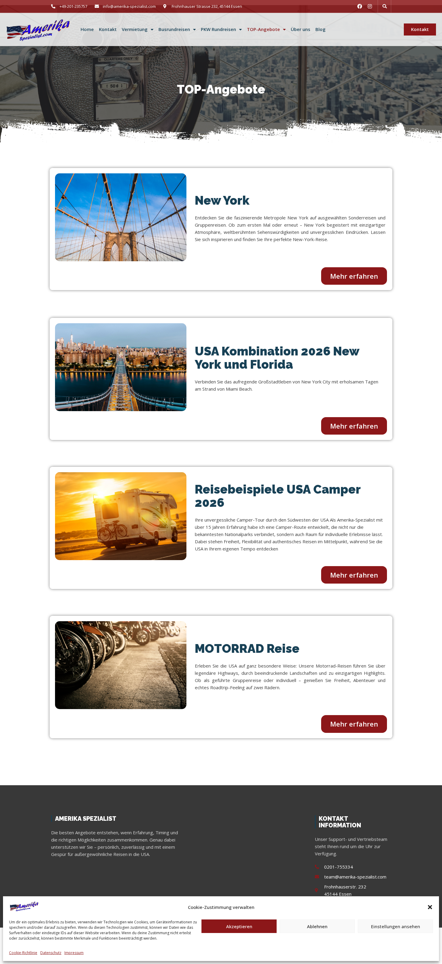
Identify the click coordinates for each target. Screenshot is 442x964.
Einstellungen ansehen (395, 926)
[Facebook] (359, 6)
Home (87, 29)
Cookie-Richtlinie (23, 952)
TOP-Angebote (263, 29)
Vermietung (135, 29)
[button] (430, 907)
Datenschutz (50, 952)
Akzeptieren (239, 926)
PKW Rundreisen (218, 29)
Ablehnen (317, 926)
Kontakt (108, 29)
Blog (320, 29)
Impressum (74, 952)
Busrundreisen (174, 29)
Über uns (300, 29)
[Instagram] (369, 6)
